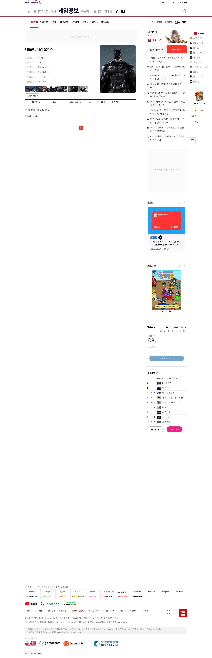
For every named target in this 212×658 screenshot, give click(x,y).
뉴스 (55, 102)
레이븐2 (196, 57)
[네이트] (78, 591)
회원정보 (133, 611)
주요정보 (36, 102)
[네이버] (32, 591)
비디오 (44, 57)
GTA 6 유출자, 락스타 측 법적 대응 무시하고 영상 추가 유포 (168, 121)
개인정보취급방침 (77, 611)
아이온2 (165, 417)
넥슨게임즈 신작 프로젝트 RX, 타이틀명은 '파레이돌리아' (168, 94)
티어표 (196, 72)
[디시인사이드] (137, 596)
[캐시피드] (122, 596)
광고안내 (51, 611)
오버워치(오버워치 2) (171, 402)
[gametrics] (32, 596)
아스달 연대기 (199, 62)
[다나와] (122, 591)
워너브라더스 (43, 67)
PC (39, 57)
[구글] (47, 591)
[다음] (62, 591)
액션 (39, 62)
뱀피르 (196, 48)
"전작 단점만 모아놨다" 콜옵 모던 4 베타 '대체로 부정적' (168, 60)
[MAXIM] (152, 591)
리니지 (165, 407)
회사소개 (28, 611)
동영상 (114, 102)
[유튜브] (33, 603)
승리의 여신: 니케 (201, 67)
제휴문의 (40, 611)
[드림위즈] (180, 591)
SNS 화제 (176, 49)
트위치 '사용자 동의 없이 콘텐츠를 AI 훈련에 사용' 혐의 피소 (168, 112)
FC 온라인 (167, 383)
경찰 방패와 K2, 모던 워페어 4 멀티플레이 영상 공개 (168, 138)
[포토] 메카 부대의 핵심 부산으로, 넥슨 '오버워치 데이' (167, 103)
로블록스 (166, 422)
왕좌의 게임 (198, 43)
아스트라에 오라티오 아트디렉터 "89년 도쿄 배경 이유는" (167, 77)
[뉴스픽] (93, 596)
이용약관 (62, 611)
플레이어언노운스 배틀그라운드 (176, 397)
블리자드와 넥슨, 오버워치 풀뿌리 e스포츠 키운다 (168, 68)
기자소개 (144, 611)
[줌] (93, 591)
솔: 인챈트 (197, 38)
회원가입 (173, 2)
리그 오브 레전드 (170, 378)
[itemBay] (137, 591)
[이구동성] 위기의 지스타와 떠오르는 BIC (167, 86)
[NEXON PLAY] (107, 591)
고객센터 (121, 611)
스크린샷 (100, 102)
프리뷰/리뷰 (76, 102)
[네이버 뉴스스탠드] (72, 603)
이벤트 (150, 202)
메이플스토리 (168, 393)
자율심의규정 (109, 611)
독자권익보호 (94, 611)
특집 (91, 102)
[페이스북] (55, 603)
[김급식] (62, 596)
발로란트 (166, 388)
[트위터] (44, 603)
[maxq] (166, 591)
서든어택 (166, 412)
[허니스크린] (78, 596)
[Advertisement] (12, 48)
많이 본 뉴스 (156, 49)
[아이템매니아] (47, 596)
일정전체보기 (166, 358)
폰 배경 (196, 81)
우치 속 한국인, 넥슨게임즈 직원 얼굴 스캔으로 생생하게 (168, 129)
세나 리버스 (198, 53)
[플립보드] (107, 596)
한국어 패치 (198, 77)
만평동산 (151, 265)
